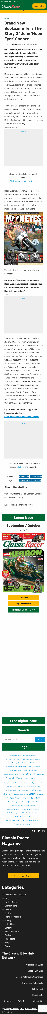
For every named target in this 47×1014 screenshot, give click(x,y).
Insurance (9, 786)
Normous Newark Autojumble (11, 802)
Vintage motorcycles (26, 824)
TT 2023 (41, 820)
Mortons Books (27, 798)
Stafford (14, 805)
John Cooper (25, 480)
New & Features (12, 931)
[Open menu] (23, 11)
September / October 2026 (24, 527)
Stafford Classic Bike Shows (26, 805)
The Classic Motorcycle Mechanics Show (17, 820)
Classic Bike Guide (31, 763)
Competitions (11, 905)
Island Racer (36, 790)
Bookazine (24, 476)
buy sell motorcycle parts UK (34, 759)
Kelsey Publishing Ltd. (14, 1008)
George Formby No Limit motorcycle (14, 783)
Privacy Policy (31, 1008)
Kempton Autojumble (21, 794)
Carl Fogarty (13, 763)
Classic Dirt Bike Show (30, 770)
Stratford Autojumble (33, 813)
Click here (21, 467)
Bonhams (21, 755)
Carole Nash (21, 763)
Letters (32, 793)
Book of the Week (31, 755)
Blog (7, 898)
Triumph (35, 820)
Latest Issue (10, 924)
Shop (7, 942)
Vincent (16, 824)
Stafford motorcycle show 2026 (16, 813)
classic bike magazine (33, 766)
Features (9, 913)
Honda (40, 783)
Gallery (8, 920)
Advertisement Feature (15, 894)
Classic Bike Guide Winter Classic (16, 766)
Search (39, 739)
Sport (7, 946)
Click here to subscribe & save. (23, 181)
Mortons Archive (14, 798)
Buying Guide (11, 902)
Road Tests (10, 938)
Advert (23, 131)
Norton (24, 802)
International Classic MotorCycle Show (26, 786)
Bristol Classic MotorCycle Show (14, 759)
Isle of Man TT (8, 794)
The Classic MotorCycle (23, 816)
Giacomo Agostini (31, 783)
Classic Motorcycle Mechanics (32, 774)
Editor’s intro (35, 778)
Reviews (8, 935)
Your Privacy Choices (23, 876)
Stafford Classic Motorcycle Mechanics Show (23, 809)
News (6, 18)
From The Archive (13, 916)
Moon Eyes (36, 480)
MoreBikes (40, 794)
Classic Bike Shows (15, 770)
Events (8, 909)
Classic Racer (36, 476)
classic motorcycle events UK (11, 774)
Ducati (26, 778)
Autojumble (13, 755)
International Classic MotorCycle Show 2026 (18, 790)
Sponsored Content (35, 801)
